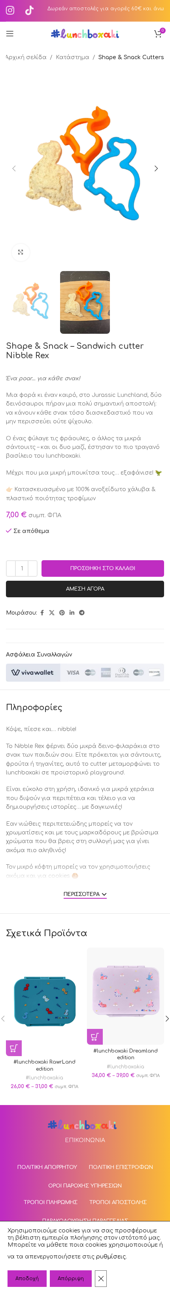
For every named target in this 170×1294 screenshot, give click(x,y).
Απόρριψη (71, 1278)
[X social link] (52, 613)
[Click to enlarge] (21, 253)
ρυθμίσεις (111, 1257)
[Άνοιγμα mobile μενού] (10, 33)
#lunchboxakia (44, 1078)
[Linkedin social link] (72, 613)
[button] (14, 168)
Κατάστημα (72, 57)
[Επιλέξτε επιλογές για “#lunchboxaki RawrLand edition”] (14, 1048)
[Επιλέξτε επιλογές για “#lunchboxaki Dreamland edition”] (95, 1037)
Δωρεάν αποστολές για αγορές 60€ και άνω (105, 8)
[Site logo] (85, 33)
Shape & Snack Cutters (131, 57)
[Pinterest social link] (62, 613)
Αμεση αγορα (85, 589)
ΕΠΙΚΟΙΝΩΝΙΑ (85, 1140)
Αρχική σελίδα (26, 57)
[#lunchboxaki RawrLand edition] (44, 1002)
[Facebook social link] (42, 613)
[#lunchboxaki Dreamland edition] (125, 996)
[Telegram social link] (82, 613)
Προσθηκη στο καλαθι (102, 568)
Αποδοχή (27, 1278)
